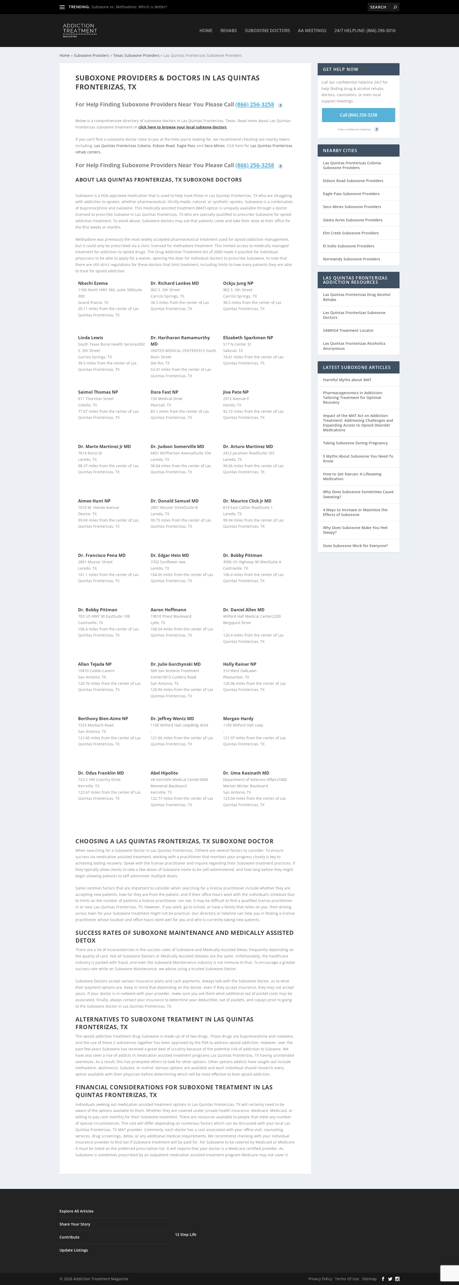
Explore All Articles (77, 1211)
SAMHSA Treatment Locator (348, 330)
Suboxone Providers (91, 55)
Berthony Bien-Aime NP (103, 718)
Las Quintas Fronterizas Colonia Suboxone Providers (352, 165)
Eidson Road (164, 145)
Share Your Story (75, 1224)
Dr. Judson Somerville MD (177, 446)
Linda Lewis (90, 338)
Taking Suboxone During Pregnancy (355, 442)
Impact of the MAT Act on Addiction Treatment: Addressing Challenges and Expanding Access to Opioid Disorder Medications (358, 423)
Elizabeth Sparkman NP (248, 338)
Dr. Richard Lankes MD (175, 283)
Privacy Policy (320, 1278)
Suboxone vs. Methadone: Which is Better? (129, 6)
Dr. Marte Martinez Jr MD (104, 446)
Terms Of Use (347, 1278)
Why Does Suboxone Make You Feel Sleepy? (355, 530)
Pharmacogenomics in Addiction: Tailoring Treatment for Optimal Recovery (353, 397)
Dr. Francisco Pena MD (102, 555)
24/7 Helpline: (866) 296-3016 (365, 30)
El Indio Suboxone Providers (348, 245)
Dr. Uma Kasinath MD (246, 773)
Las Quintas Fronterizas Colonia (122, 145)
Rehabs (228, 30)
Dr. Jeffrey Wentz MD (172, 718)
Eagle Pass (186, 145)
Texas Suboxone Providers (136, 55)
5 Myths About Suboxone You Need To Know (358, 458)
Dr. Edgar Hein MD (170, 555)
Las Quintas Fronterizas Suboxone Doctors (354, 315)
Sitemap (369, 1278)
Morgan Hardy (238, 718)
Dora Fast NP (164, 392)
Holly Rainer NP (239, 664)
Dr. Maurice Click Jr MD (247, 501)
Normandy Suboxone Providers (351, 258)
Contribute (69, 1237)
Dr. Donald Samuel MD (175, 501)
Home (205, 30)
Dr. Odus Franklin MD (101, 773)
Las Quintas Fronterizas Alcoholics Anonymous (354, 346)
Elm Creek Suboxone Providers (351, 232)
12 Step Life (185, 1234)
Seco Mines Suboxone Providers (352, 206)
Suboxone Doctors (267, 30)
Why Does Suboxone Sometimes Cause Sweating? (358, 494)
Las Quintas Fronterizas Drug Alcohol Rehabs (356, 297)
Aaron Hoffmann (168, 610)
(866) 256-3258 (254, 104)
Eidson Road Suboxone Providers (353, 180)
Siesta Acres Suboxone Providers (352, 219)
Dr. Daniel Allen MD (244, 610)
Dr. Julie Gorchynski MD (176, 664)
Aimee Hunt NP (94, 501)
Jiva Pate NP (236, 392)
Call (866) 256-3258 (358, 115)
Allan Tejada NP (95, 664)
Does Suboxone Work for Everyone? (355, 545)
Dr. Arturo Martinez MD (248, 446)
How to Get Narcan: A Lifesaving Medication (352, 476)
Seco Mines (215, 145)
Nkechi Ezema (93, 283)
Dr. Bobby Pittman (242, 555)
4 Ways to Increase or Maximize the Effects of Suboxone (355, 512)
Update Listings (74, 1250)
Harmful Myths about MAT (347, 379)
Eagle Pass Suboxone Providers (351, 193)
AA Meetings (312, 30)
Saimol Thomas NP (98, 392)
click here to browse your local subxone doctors (182, 127)
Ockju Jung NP (238, 283)
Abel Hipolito (164, 773)
